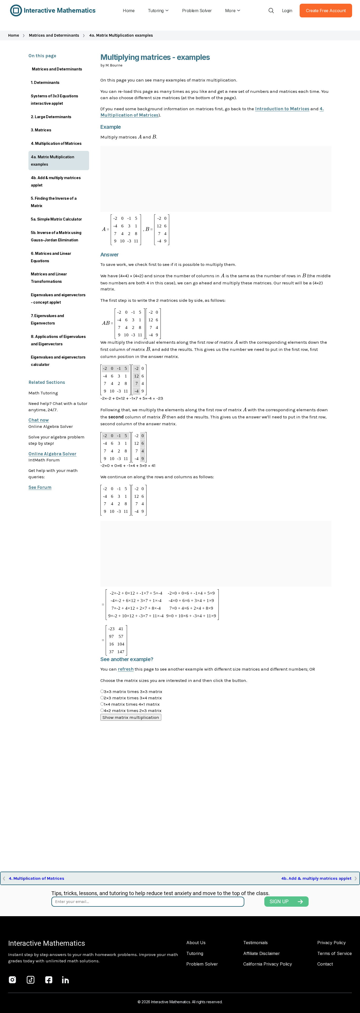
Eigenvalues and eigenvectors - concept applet (58, 298)
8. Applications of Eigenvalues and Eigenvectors (58, 340)
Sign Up (279, 902)
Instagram (12, 980)
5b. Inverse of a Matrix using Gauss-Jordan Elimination (56, 236)
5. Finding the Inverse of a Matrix (53, 202)
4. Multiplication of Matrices (56, 143)
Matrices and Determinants (54, 35)
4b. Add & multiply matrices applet (56, 181)
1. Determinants (45, 82)
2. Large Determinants (51, 116)
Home (13, 35)
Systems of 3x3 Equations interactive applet (54, 100)
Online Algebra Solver (52, 453)
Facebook (49, 980)
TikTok (30, 979)
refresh (126, 669)
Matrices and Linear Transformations (49, 278)
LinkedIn (65, 980)
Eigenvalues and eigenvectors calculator (58, 361)
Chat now (38, 420)
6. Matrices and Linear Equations (51, 257)
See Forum (39, 487)
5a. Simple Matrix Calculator (56, 219)
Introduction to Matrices (282, 108)
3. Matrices (41, 130)
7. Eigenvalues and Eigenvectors (47, 319)
